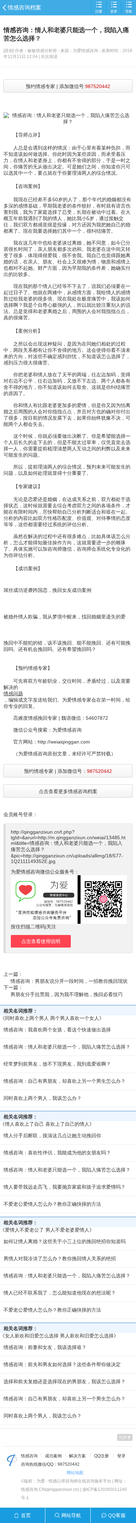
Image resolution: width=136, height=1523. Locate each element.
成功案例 (53, 1455)
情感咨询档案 (24, 7)
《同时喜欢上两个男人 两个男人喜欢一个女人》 (52, 1018)
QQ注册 (101, 1455)
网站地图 (75, 1472)
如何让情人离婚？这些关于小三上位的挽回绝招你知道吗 (64, 1241)
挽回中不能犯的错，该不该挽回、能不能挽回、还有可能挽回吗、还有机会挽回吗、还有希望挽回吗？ (66, 646)
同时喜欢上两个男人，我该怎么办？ (42, 1098)
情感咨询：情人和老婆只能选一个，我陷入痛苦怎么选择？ (66, 1047)
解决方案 (77, 1455)
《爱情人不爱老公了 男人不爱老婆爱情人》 (47, 1230)
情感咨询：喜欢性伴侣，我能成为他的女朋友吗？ (57, 1152)
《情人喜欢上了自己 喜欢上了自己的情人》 (47, 1124)
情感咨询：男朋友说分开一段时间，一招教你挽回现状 (69, 981)
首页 (26, 1515)
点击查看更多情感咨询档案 (68, 791)
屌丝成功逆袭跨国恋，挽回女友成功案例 (47, 590)
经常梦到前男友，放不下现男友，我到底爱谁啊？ (57, 1064)
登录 (113, 11)
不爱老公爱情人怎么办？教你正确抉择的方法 (52, 1204)
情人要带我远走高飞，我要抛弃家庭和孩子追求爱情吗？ (64, 1187)
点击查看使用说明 (40, 941)
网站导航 (71, 1515)
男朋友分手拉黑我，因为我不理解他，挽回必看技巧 (66, 994)
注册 (98, 11)
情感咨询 (29, 1455)
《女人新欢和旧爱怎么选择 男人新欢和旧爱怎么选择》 (59, 1336)
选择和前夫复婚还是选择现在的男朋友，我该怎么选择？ (64, 1381)
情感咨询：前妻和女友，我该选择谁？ (44, 1347)
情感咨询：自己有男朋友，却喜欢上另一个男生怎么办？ (64, 1081)
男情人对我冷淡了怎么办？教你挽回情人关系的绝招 (59, 1258)
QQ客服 (117, 1515)
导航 (128, 11)
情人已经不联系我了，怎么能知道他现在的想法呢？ (59, 1293)
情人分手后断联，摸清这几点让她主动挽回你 (52, 1135)
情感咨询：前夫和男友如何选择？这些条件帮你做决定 (62, 1364)
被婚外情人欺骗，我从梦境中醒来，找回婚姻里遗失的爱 (64, 616)
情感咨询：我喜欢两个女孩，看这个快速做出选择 (57, 1029)
